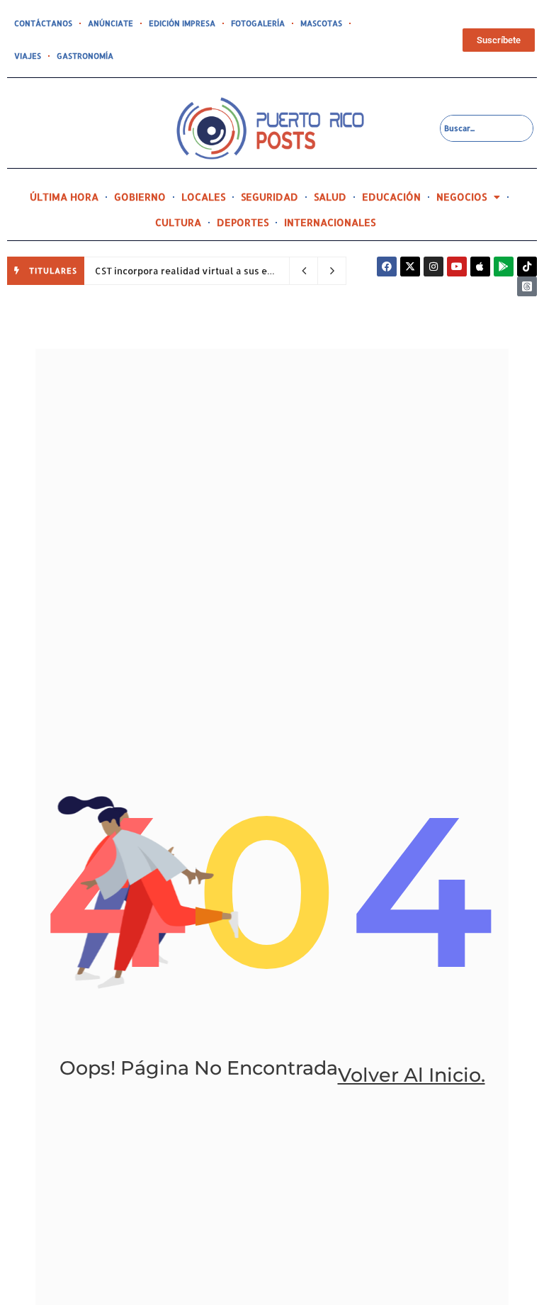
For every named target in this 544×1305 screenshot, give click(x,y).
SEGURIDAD (269, 197)
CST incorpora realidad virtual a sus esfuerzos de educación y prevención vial (274, 270)
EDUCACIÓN (391, 197)
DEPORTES (242, 222)
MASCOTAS (321, 23)
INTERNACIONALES (329, 222)
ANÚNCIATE (110, 23)
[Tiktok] (527, 266)
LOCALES (203, 197)
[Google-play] (504, 266)
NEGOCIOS (461, 197)
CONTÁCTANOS (43, 23)
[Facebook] (387, 266)
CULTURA (178, 222)
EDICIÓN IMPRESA (182, 23)
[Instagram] (433, 266)
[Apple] (480, 266)
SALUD (330, 197)
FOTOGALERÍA (258, 23)
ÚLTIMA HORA (64, 197)
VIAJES (27, 56)
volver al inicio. (411, 1075)
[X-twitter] (410, 266)
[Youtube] (457, 266)
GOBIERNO (140, 197)
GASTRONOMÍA (85, 56)
